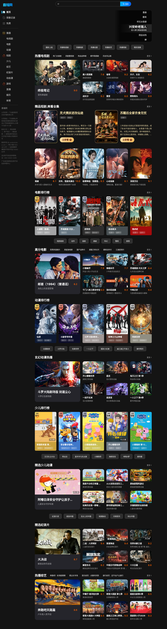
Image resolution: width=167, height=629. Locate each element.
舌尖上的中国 (86, 516)
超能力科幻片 (94, 250)
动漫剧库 (46, 349)
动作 (73, 241)
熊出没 (64, 456)
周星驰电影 (68, 250)
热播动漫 (94, 47)
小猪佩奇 (98, 456)
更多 (148, 56)
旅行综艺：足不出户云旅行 (113, 575)
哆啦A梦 (126, 456)
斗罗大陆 (61, 349)
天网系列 (116, 516)
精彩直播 (137, 47)
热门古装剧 (57, 56)
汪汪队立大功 (49, 456)
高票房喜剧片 (55, 250)
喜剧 (84, 241)
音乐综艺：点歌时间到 (90, 575)
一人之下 (89, 349)
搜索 (127, 4)
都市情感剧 (94, 56)
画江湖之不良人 (123, 349)
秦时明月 (140, 349)
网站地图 (13, 129)
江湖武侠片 (120, 250)
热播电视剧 (64, 47)
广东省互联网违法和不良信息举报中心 (9, 162)
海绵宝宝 (112, 456)
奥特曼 (139, 456)
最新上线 (49, 47)
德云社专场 (73, 575)
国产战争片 (81, 250)
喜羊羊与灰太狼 (81, 456)
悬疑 (95, 241)
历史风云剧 (107, 56)
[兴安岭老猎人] (93, 26)
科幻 (106, 241)
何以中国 (131, 516)
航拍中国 (70, 516)
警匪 (117, 241)
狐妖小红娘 (105, 349)
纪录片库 (55, 516)
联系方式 (4, 129)
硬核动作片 (107, 250)
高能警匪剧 (69, 56)
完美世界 (75, 349)
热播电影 (79, 47)
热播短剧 (123, 47)
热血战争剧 (82, 56)
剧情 (128, 241)
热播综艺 (108, 47)
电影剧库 (60, 241)
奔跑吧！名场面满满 (57, 575)
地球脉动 (102, 516)
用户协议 (7, 132)
